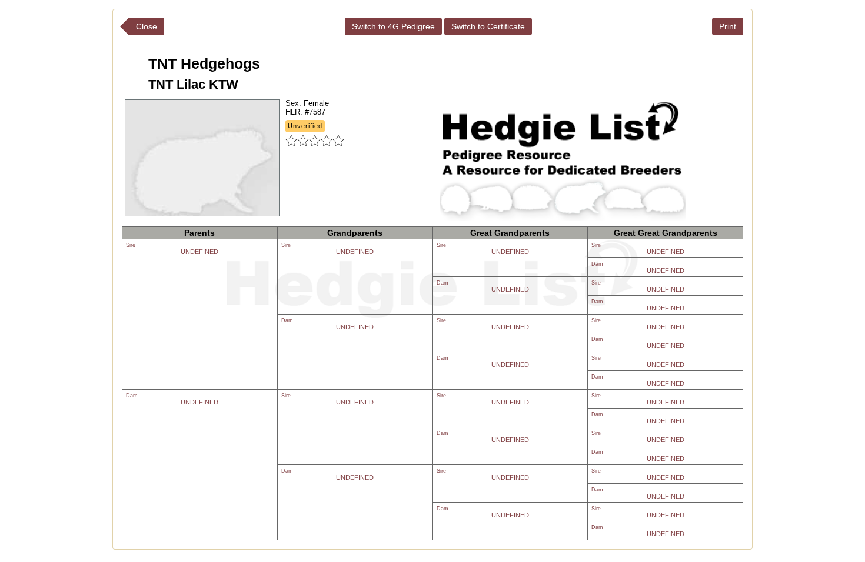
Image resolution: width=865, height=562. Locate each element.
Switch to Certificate (488, 26)
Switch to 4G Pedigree (393, 26)
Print (727, 26)
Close (146, 26)
